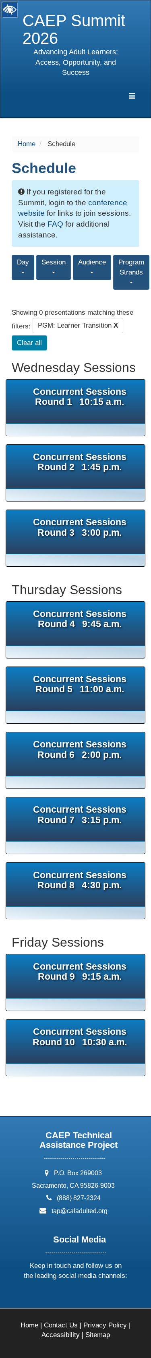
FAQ (55, 224)
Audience (92, 262)
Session (53, 262)
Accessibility (60, 1335)
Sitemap (97, 1335)
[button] (45, 1297)
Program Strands (131, 267)
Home (26, 144)
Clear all (29, 343)
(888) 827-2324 (79, 1198)
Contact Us (61, 1325)
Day (23, 262)
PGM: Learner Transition (78, 325)
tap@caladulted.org (80, 1210)
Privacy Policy (105, 1325)
